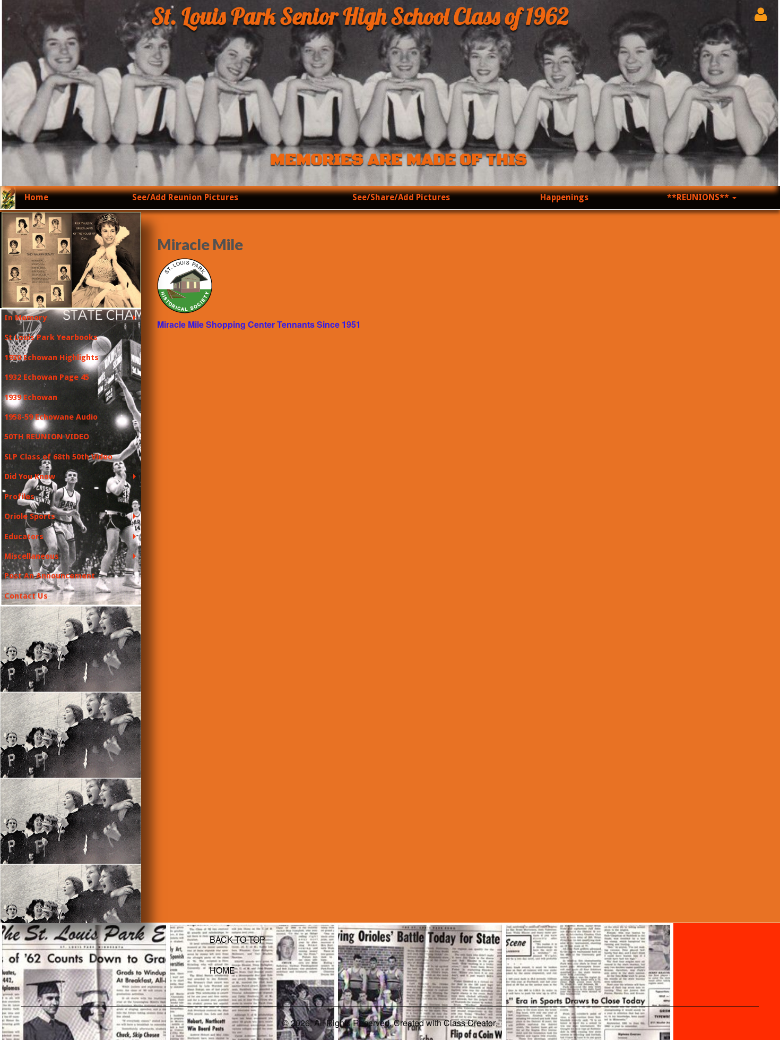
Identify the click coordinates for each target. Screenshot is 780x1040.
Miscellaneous (31, 556)
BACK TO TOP (237, 939)
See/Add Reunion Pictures (185, 197)
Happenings (564, 197)
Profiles (19, 496)
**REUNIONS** (699, 197)
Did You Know (29, 476)
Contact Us (26, 596)
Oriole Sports (29, 516)
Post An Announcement (49, 576)
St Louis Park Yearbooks (51, 337)
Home (36, 197)
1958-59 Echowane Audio (51, 417)
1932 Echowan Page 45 (46, 377)
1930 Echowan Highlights (51, 357)
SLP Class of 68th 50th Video (58, 457)
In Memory (25, 317)
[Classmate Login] (761, 14)
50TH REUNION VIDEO (46, 436)
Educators (24, 536)
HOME (222, 970)
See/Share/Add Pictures (401, 197)
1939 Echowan (30, 397)
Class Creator (470, 1023)
